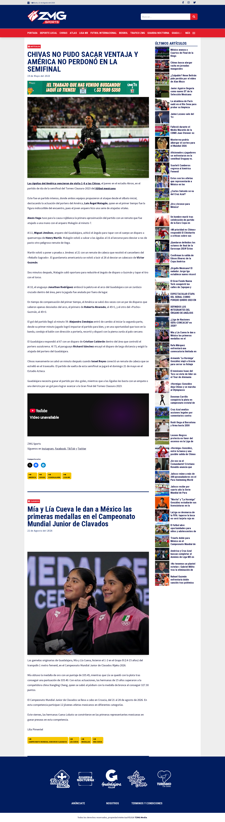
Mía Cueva (97, 742)
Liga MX (83, 33)
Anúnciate (78, 803)
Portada (32, 33)
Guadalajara (54, 477)
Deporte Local (48, 33)
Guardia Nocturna (158, 33)
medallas (85, 742)
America (32, 477)
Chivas (63, 33)
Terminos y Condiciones (146, 803)
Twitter (82, 448)
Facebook (60, 448)
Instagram (48, 448)
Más (187, 33)
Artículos (35, 46)
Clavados (34, 501)
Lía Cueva (74, 742)
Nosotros (112, 803)
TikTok (71, 448)
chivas (42, 477)
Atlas (73, 33)
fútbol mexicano (105, 188)
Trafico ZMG (137, 33)
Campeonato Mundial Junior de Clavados (48, 742)
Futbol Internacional (103, 33)
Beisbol (123, 33)
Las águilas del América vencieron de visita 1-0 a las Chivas (63, 183)
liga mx (66, 477)
